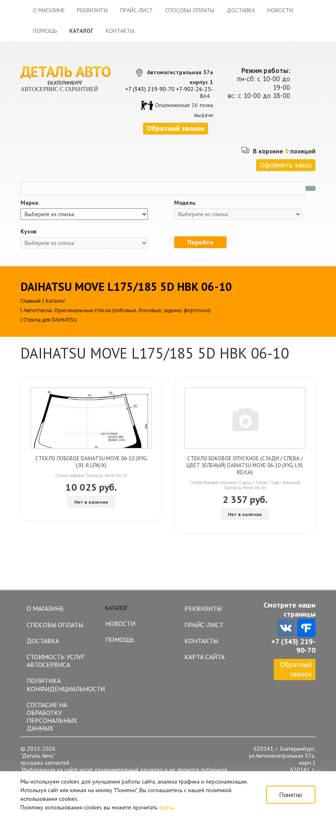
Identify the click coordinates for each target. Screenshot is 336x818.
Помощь (45, 30)
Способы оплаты (189, 10)
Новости (280, 10)
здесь (166, 807)
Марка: (29, 202)
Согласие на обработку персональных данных (52, 717)
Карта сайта (204, 657)
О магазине (49, 10)
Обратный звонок (296, 669)
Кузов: (28, 231)
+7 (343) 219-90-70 (150, 89)
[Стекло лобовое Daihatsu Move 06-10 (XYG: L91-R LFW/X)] (91, 418)
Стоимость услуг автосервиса (55, 661)
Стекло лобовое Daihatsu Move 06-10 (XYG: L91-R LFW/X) (91, 462)
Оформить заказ (286, 164)
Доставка (241, 10)
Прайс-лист (136, 10)
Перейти (200, 242)
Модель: (185, 202)
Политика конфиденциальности (62, 684)
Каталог (81, 30)
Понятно (290, 795)
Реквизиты (92, 10)
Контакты (120, 30)
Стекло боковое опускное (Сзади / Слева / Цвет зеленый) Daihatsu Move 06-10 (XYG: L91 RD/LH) (244, 465)
